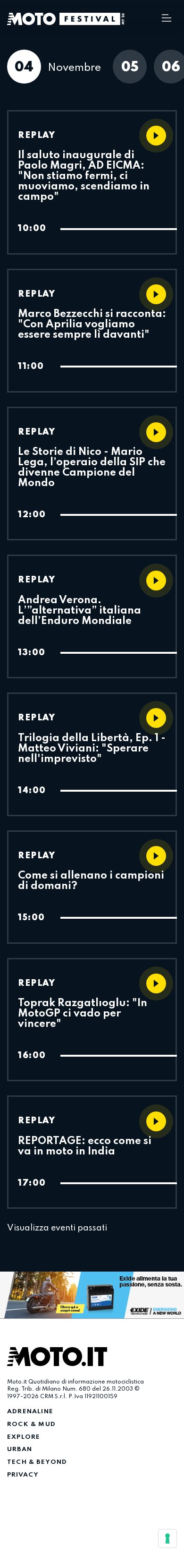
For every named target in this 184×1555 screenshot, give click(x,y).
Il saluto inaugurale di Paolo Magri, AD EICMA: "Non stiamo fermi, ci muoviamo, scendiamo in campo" (84, 176)
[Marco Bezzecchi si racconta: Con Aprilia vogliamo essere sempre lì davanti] (156, 294)
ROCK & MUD (31, 1424)
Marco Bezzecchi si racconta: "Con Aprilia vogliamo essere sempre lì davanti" (92, 324)
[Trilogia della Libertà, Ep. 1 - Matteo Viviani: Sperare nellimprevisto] (156, 718)
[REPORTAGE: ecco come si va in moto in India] (156, 1121)
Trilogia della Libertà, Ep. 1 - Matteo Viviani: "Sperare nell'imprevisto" (92, 748)
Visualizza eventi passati (57, 1228)
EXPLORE (23, 1437)
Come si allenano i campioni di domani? (91, 881)
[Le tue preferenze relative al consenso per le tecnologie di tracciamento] (167, 1538)
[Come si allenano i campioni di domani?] (156, 856)
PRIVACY (23, 1475)
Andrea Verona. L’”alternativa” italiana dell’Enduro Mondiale (79, 610)
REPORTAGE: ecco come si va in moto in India (84, 1146)
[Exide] (92, 1295)
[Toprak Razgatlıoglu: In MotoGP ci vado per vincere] (156, 983)
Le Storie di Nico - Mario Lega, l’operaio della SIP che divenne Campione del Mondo (92, 467)
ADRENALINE (30, 1412)
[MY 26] (92, 19)
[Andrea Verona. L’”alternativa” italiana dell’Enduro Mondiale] (156, 580)
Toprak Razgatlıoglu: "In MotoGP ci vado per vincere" (82, 1013)
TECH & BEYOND (37, 1462)
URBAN (19, 1449)
